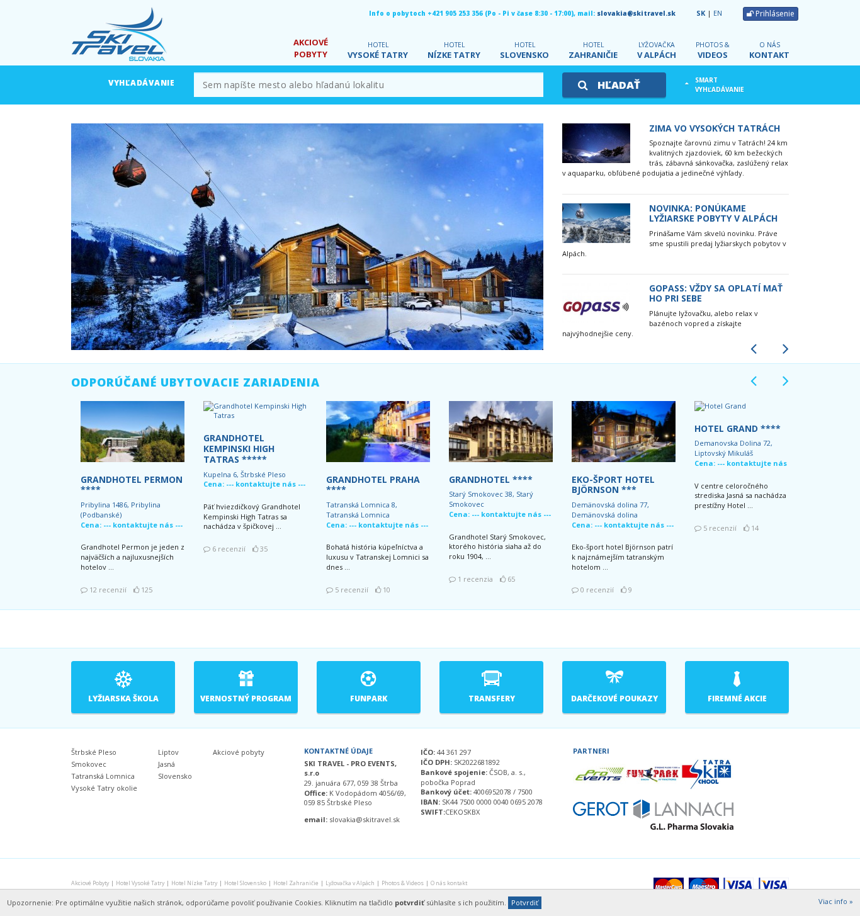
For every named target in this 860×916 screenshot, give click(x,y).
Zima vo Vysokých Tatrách (714, 128)
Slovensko (524, 50)
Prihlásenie (774, 13)
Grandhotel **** (491, 479)
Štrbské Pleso (93, 752)
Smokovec (88, 764)
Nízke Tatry (453, 50)
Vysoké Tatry (378, 50)
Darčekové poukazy (614, 698)
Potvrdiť (524, 902)
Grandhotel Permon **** (132, 484)
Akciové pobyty (238, 752)
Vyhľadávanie (141, 82)
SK (700, 13)
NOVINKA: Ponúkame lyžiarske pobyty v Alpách (713, 213)
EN (717, 13)
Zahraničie (593, 50)
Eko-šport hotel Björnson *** (613, 484)
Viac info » (835, 901)
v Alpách (656, 50)
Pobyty (310, 48)
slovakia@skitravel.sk (636, 13)
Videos (713, 50)
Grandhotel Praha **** (373, 484)
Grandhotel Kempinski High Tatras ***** (238, 448)
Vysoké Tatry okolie (104, 788)
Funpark (368, 698)
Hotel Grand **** (737, 428)
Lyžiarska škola (123, 698)
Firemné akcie (737, 698)
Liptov (168, 752)
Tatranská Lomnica (103, 776)
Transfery (491, 698)
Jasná (166, 764)
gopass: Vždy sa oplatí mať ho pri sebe (716, 293)
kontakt (769, 50)
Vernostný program (245, 698)
